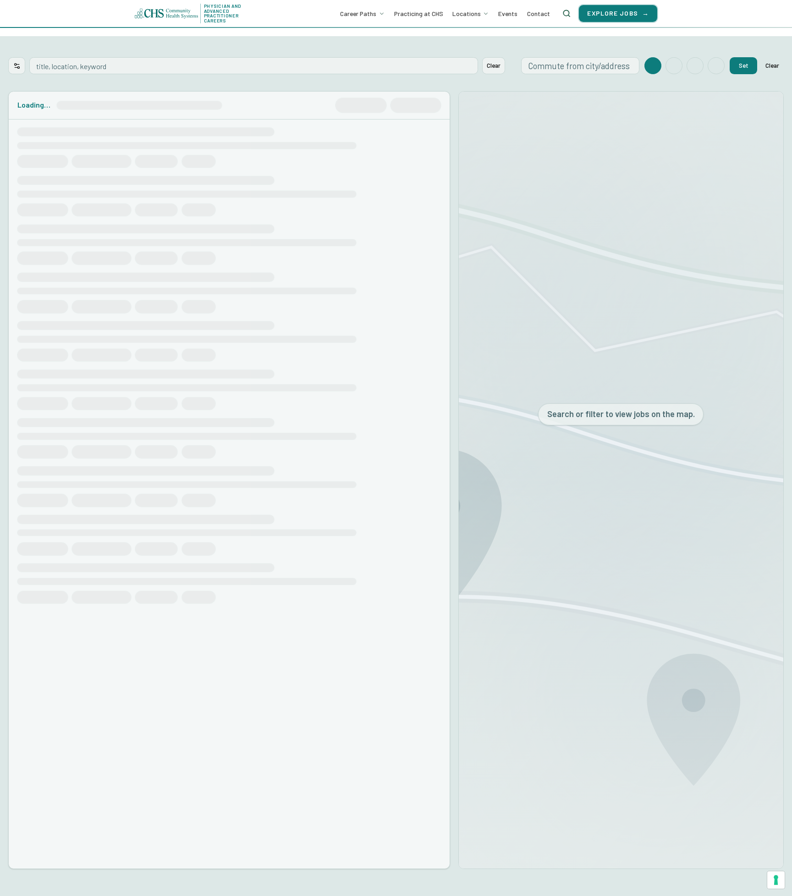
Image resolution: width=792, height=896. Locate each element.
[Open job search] (566, 13)
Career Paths (358, 13)
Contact (538, 13)
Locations (466, 13)
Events (507, 13)
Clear (493, 65)
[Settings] (16, 65)
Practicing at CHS (418, 13)
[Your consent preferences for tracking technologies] (776, 880)
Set (743, 65)
